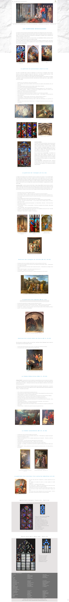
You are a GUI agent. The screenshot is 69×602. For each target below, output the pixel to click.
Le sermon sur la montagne (46, 585)
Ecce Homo (13, 596)
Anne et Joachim (14, 574)
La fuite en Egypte (45, 574)
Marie (12, 576)
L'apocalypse (44, 597)
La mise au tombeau (29, 595)
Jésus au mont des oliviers (15, 594)
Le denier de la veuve (45, 583)
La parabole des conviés (14, 588)
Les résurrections (29, 583)
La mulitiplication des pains (15, 586)
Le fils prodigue (29, 581)
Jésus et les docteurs (45, 577)
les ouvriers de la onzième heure (46, 581)
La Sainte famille (44, 576)
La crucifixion (28, 591)
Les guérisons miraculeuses (30, 582)
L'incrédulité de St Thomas (46, 592)
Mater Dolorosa (29, 594)
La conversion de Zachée (30, 586)
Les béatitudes (44, 584)
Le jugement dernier (45, 596)
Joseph (13, 575)
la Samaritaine (13, 585)
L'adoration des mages (29, 576)
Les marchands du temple (15, 591)
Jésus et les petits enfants (30, 584)
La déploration (28, 593)
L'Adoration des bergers (30, 575)
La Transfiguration (45, 586)
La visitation (13, 578)
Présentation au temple (29, 578)
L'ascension (44, 594)
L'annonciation (13, 577)
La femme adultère (29, 585)
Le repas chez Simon (14, 583)
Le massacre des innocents (46, 575)
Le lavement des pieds (14, 592)
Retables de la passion (29, 597)
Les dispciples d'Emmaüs (45, 593)
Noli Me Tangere (44, 591)
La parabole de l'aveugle (14, 587)
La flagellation (13, 595)
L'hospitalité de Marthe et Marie (15, 582)
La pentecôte (44, 595)
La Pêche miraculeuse (14, 584)
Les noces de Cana (14, 581)
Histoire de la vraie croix (14, 597)
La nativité (28, 574)
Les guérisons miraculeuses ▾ (20, 1)
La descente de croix (29, 592)
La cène (13, 593)
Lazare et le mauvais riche (46, 582)
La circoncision (29, 577)
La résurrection (29, 596)
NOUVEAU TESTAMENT (17, 573)
